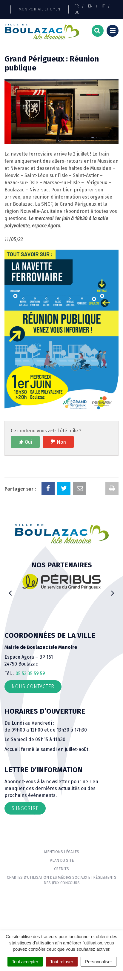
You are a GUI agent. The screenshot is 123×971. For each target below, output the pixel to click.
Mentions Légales (61, 851)
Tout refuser (61, 961)
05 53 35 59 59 (30, 673)
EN (90, 6)
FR (77, 6)
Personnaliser (98, 961)
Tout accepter (25, 961)
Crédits (61, 868)
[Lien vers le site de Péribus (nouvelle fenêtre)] (61, 581)
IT (103, 6)
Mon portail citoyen (39, 9)
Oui (28, 442)
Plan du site (62, 860)
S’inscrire (25, 808)
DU (77, 12)
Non (61, 442)
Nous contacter (33, 686)
